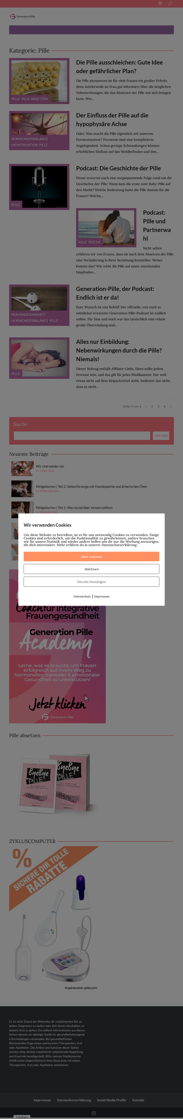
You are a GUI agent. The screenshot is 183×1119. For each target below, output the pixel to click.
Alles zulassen (91, 556)
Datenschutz (82, 596)
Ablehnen (91, 569)
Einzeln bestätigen (91, 581)
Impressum (102, 596)
